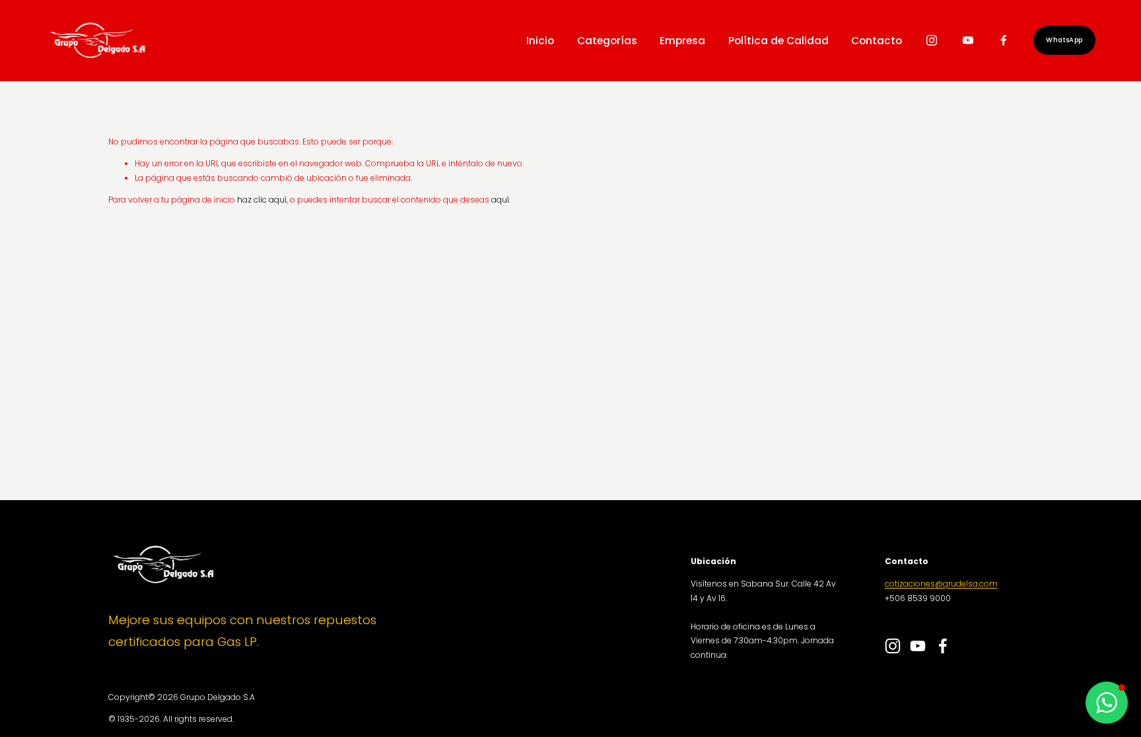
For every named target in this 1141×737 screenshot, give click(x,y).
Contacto (876, 41)
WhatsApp (1064, 40)
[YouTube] (968, 40)
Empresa (682, 41)
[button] (1107, 703)
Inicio (540, 41)
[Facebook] (1003, 40)
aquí (500, 199)
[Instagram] (931, 40)
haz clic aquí (262, 199)
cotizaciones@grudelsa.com (941, 583)
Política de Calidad (778, 41)
